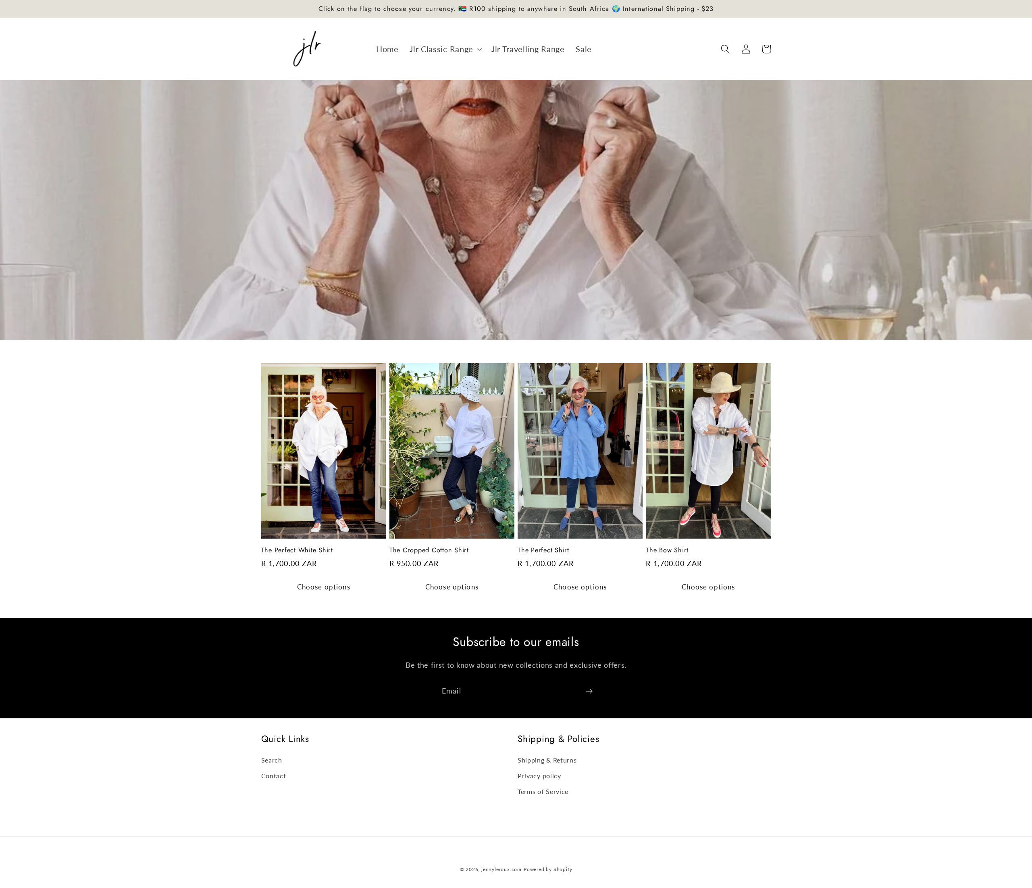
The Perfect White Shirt (297, 550)
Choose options (323, 587)
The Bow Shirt (667, 550)
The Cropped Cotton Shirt (429, 550)
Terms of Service (543, 791)
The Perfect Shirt (543, 550)
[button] (445, 49)
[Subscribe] (589, 691)
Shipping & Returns (547, 760)
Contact (273, 775)
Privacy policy (539, 775)
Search (271, 760)
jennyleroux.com (501, 869)
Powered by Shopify (548, 869)
